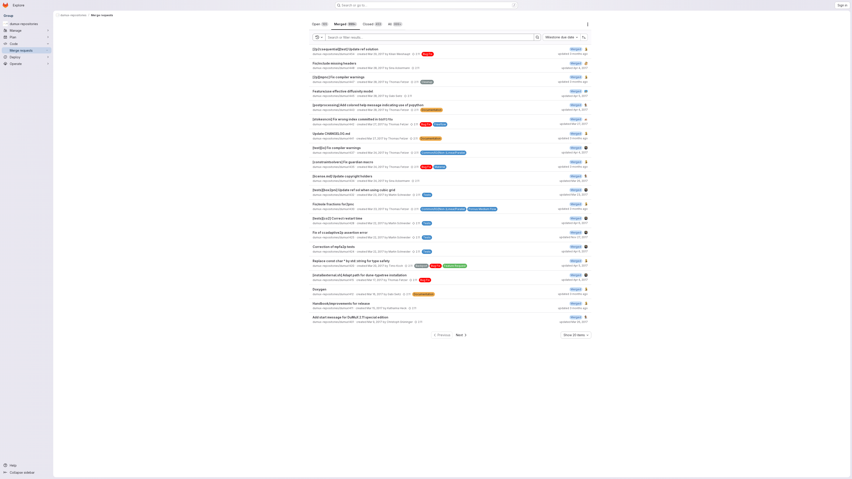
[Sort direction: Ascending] (584, 37)
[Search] (537, 37)
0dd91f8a (386, 119)
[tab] (320, 24)
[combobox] (561, 37)
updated (573, 53)
